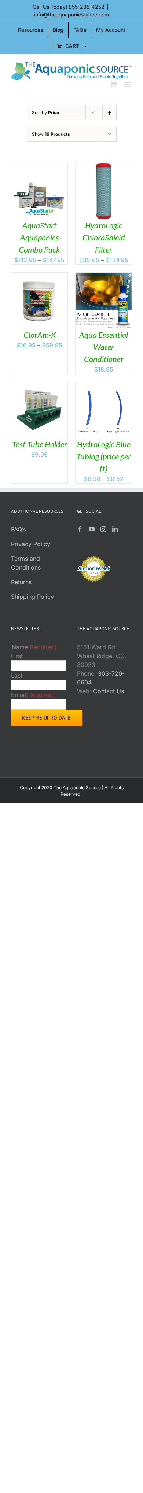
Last (16, 675)
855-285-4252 (86, 7)
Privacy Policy (30, 544)
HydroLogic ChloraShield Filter (103, 237)
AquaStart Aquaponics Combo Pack (39, 237)
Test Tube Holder (39, 444)
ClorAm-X (39, 335)
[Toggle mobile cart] (113, 84)
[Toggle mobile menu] (128, 84)
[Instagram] (103, 529)
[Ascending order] (109, 112)
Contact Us (108, 691)
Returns (21, 582)
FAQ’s (18, 529)
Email (33, 694)
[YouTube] (92, 529)
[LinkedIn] (115, 529)
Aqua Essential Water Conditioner (103, 347)
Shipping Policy (32, 596)
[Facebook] (80, 529)
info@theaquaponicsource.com (71, 14)
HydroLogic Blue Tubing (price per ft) (104, 456)
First (17, 656)
